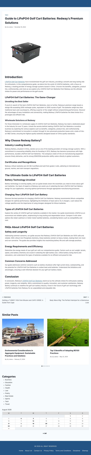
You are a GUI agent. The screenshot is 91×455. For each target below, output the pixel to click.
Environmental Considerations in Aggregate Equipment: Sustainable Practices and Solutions (20, 353)
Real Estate (9, 396)
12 (33, 421)
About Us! (28, 451)
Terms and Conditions (63, 451)
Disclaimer (76, 451)
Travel (7, 404)
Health (7, 388)
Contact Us (38, 451)
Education (8, 382)
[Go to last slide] (5, 342)
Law (6, 390)
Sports (7, 399)
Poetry (7, 393)
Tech (6, 15)
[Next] (86, 342)
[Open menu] (87, 3)
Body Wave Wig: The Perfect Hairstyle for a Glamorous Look (69, 300)
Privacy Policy (49, 451)
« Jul (44, 433)
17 (8, 423)
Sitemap (85, 451)
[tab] (43, 366)
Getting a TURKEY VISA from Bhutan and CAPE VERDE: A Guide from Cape (22, 300)
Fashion (8, 385)
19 (33, 423)
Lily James (10, 27)
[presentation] (23, 332)
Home (21, 451)
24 (9, 426)
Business (8, 380)
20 (46, 423)
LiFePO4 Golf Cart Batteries (15, 82)
